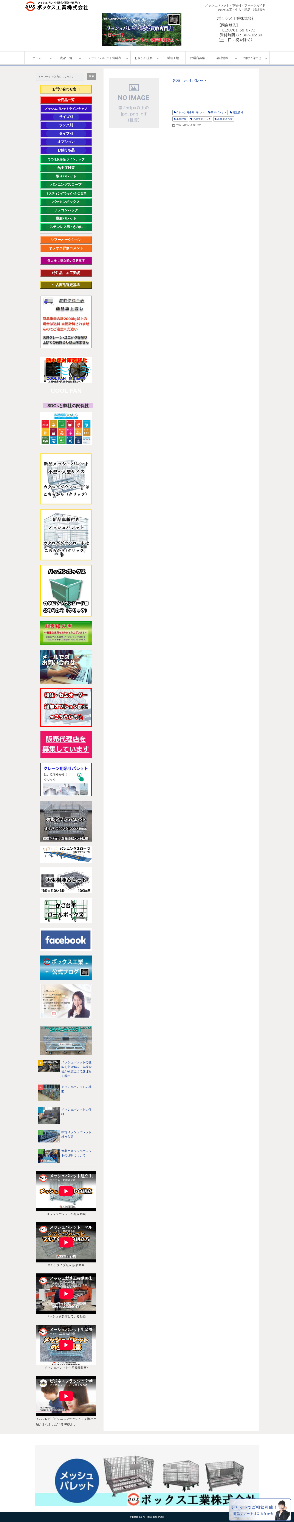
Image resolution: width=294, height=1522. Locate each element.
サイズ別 (68, 116)
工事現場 (181, 118)
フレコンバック (69, 210)
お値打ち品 (71, 150)
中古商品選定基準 (69, 285)
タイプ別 (72, 133)
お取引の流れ (144, 58)
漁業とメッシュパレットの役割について (76, 1153)
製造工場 (173, 58)
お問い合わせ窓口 (66, 89)
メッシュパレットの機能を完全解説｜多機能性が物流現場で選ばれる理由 (76, 1069)
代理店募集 (197, 58)
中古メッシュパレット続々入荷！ (76, 1134)
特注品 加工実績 (70, 273)
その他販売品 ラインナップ (66, 159)
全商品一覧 (71, 100)
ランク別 (72, 125)
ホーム (37, 58)
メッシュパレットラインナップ (66, 108)
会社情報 (222, 58)
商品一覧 (66, 58)
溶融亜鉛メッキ (202, 118)
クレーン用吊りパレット (190, 112)
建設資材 (238, 112)
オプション (71, 141)
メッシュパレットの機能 (76, 1089)
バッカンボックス (68, 202)
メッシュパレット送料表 (104, 58)
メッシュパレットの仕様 (76, 1112)
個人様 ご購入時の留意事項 (66, 260)
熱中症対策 (71, 168)
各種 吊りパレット (189, 80)
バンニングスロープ (66, 184)
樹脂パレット (71, 218)
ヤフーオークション (68, 239)
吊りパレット (71, 176)
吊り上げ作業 (225, 118)
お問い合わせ (252, 58)
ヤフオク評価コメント (66, 248)
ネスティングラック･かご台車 (66, 193)
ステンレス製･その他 (66, 227)
